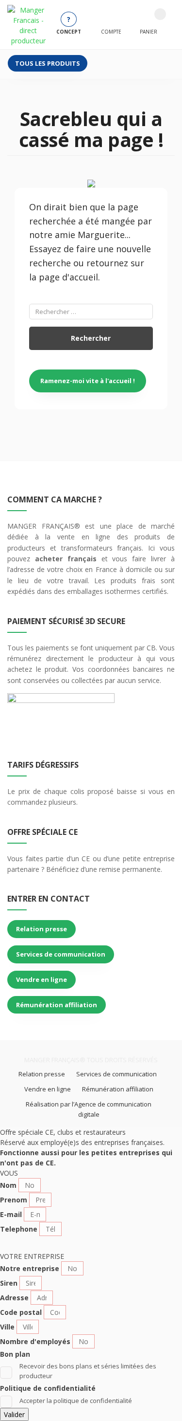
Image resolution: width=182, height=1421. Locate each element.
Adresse (14, 1297)
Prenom (13, 1199)
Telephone (18, 1229)
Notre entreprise (29, 1268)
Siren (8, 1283)
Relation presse (41, 928)
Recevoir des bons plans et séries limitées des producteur (87, 1371)
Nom (8, 1185)
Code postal (21, 1312)
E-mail (11, 1214)
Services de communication (60, 954)
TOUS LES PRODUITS (47, 63)
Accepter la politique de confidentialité (75, 1400)
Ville (7, 1326)
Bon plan (15, 1354)
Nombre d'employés (35, 1341)
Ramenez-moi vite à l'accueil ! (87, 380)
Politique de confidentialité (48, 1388)
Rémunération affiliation (56, 1004)
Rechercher (91, 338)
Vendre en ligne (41, 979)
